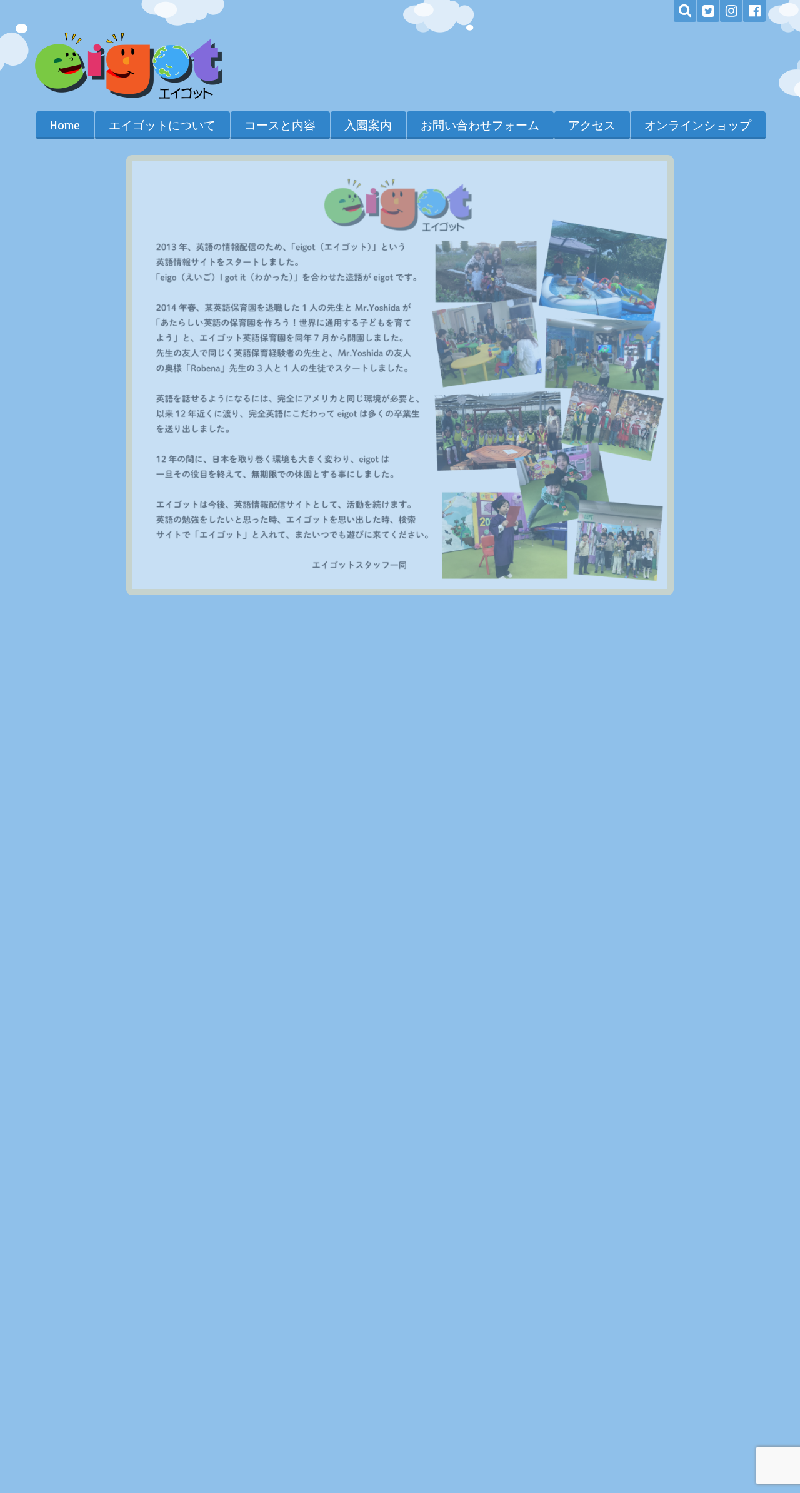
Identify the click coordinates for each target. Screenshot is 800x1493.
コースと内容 (280, 125)
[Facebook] (754, 11)
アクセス (592, 125)
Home (65, 125)
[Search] (685, 11)
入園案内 (368, 125)
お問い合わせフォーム (480, 125)
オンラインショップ (697, 125)
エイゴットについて (162, 125)
